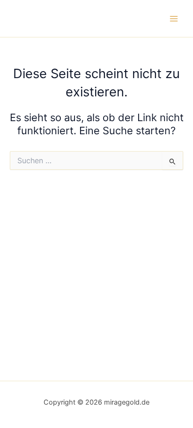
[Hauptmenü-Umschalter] (174, 19)
